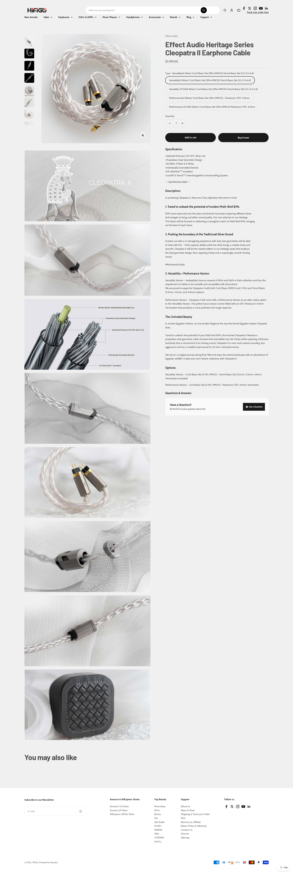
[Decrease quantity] (169, 123)
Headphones (133, 17)
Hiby (156, 833)
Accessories (155, 17)
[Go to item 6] (29, 54)
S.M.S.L (158, 841)
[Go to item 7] (29, 66)
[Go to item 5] (29, 41)
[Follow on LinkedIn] (266, 8)
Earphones (63, 17)
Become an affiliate (191, 822)
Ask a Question (255, 406)
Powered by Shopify (48, 862)
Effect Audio (171, 36)
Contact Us (186, 829)
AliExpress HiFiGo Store (122, 814)
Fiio (156, 818)
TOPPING (159, 837)
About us (185, 806)
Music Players (110, 17)
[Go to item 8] (29, 78)
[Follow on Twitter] (250, 8)
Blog (188, 17)
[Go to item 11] (29, 115)
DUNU (157, 825)
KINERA (158, 829)
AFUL (157, 810)
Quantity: (170, 116)
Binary (157, 814)
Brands (173, 17)
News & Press (188, 810)
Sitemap (185, 837)
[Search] (204, 10)
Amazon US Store (119, 806)
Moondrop (159, 806)
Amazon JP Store (118, 810)
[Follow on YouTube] (261, 8)
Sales (46, 17)
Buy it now (243, 137)
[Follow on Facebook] (244, 8)
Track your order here (258, 12)
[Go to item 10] (29, 102)
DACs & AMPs (86, 17)
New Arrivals (31, 17)
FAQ (183, 818)
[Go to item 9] (29, 90)
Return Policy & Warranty (194, 825)
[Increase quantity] (182, 123)
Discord (185, 833)
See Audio (159, 822)
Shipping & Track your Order (195, 814)
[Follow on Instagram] (255, 8)
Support (204, 17)
